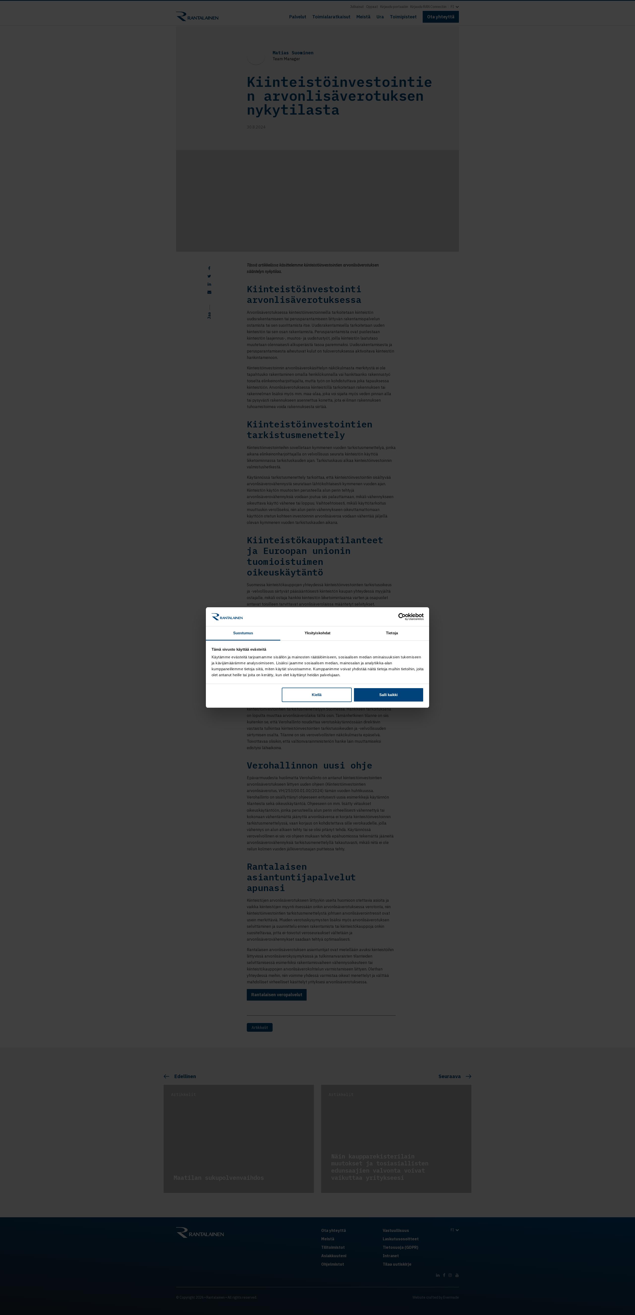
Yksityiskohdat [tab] (317, 633)
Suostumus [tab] (243, 633)
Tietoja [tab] (392, 633)
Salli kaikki (388, 695)
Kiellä (316, 695)
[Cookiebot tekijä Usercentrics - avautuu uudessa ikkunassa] (402, 616)
